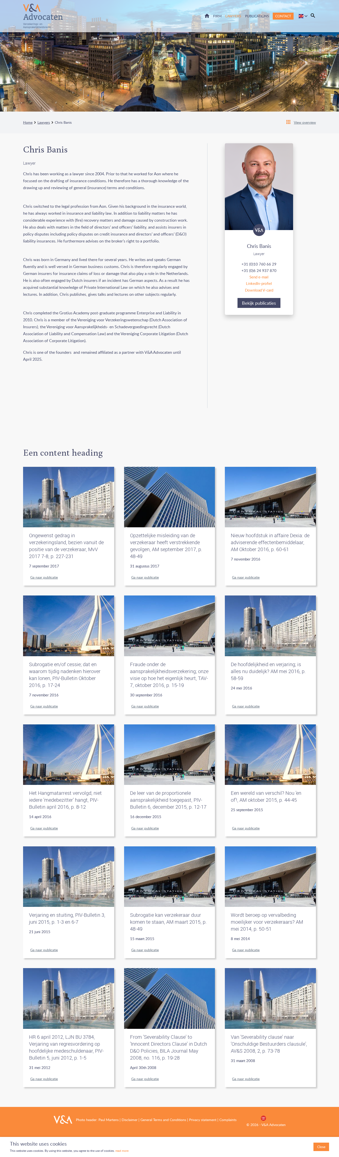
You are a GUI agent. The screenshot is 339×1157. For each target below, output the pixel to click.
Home (206, 15)
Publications (257, 16)
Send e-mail (259, 276)
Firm (217, 16)
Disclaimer (129, 1119)
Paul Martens (109, 1119)
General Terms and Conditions (163, 1119)
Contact (283, 16)
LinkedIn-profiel (259, 283)
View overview (305, 122)
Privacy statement (202, 1119)
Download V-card (259, 290)
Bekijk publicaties (259, 303)
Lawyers (233, 16)
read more (122, 1151)
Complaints (228, 1119)
